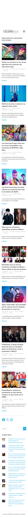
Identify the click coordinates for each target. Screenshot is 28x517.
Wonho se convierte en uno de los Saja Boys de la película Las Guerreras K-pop (14, 64)
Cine (10, 153)
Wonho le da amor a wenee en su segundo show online (13, 105)
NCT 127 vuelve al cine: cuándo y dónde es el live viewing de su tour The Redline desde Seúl (16, 455)
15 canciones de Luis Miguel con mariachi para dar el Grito (17, 481)
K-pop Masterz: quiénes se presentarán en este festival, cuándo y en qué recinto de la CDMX (12, 393)
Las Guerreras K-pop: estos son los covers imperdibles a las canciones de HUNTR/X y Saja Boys (13, 146)
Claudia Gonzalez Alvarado (17, 69)
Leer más (4, 80)
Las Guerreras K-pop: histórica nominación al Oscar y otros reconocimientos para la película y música (17, 448)
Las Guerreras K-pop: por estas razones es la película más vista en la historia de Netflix (13, 189)
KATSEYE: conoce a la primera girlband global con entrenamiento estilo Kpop (16, 440)
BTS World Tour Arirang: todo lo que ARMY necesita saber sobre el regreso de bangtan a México (17, 462)
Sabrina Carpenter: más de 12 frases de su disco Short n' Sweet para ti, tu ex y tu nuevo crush (16, 487)
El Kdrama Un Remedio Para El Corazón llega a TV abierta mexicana (16, 495)
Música (6, 70)
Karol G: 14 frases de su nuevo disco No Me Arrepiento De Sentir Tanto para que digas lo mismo (16, 502)
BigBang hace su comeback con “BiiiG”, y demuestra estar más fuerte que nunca (17, 475)
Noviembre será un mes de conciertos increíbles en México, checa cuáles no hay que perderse (14, 267)
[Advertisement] (14, 14)
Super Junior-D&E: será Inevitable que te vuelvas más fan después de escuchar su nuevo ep (14, 306)
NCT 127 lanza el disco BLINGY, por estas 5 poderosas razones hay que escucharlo (17, 469)
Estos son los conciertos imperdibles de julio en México (13, 228)
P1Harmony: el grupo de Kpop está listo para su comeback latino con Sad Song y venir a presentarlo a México (12, 347)
